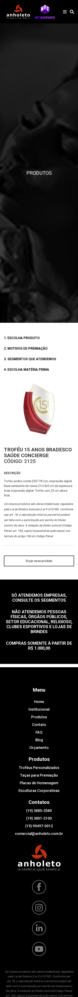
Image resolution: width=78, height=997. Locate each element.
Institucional (39, 709)
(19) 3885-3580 (39, 810)
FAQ (39, 732)
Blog (39, 740)
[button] (45, 12)
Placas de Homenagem (39, 783)
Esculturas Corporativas (39, 790)
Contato (39, 724)
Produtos (39, 717)
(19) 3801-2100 (39, 818)
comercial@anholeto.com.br (39, 833)
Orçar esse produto (39, 561)
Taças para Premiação (39, 775)
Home (39, 701)
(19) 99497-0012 (39, 826)
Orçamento (39, 747)
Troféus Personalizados (39, 767)
